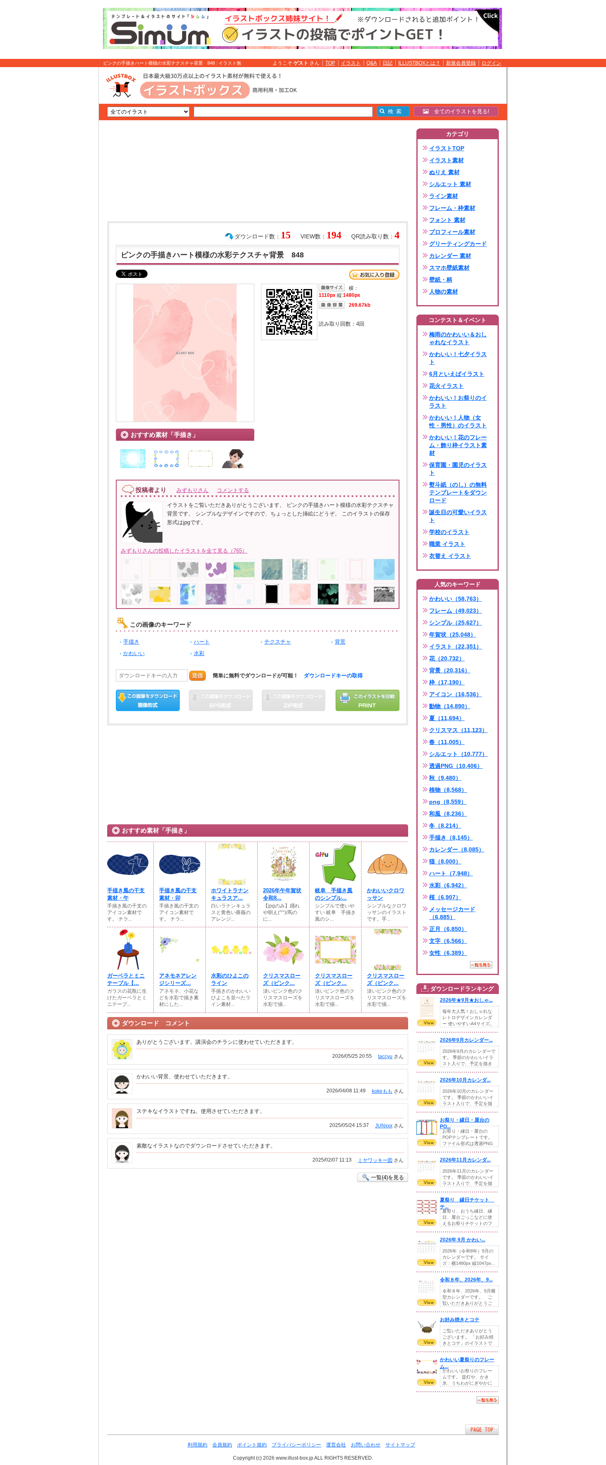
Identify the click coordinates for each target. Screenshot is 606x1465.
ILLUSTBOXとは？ (419, 63)
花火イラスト (446, 386)
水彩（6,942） (448, 885)
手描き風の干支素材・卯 (178, 894)
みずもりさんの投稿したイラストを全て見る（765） (184, 551)
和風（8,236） (448, 813)
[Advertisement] (60, 194)
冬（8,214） (445, 825)
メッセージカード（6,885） (452, 913)
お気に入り (374, 275)
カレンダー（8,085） (456, 849)
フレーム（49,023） (455, 610)
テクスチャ (277, 642)
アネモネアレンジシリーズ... (178, 979)
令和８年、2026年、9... (466, 1280)
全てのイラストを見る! (459, 111)
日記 (387, 63)
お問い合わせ (366, 1445)
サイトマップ (400, 1445)
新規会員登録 (461, 63)
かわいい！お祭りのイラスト (458, 401)
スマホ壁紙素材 (449, 267)
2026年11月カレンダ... (465, 1160)
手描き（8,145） (451, 837)
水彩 (199, 653)
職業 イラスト (447, 544)
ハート (202, 642)
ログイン (491, 63)
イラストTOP (446, 148)
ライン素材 (443, 196)
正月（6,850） (448, 929)
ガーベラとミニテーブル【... (126, 979)
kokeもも (382, 1091)
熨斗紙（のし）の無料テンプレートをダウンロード (458, 492)
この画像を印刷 (367, 700)
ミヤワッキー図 (375, 1160)
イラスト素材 (446, 160)
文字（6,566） (448, 941)
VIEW (426, 1022)
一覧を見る (481, 964)
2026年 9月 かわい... (462, 1240)
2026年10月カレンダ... (465, 1080)
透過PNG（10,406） (456, 766)
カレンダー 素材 (450, 255)
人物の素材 (443, 291)
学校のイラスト (449, 532)
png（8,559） (448, 801)
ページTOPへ (482, 1429)
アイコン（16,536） (455, 694)
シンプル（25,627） (455, 622)
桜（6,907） (445, 897)
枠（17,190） (447, 682)
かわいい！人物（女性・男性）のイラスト (458, 421)
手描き (131, 642)
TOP (330, 63)
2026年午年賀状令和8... (282, 894)
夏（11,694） (447, 718)
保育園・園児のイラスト (458, 469)
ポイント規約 (252, 1445)
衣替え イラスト (450, 556)
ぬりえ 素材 (444, 172)
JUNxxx (383, 1126)
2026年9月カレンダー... (466, 1040)
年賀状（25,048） (452, 634)
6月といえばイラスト (456, 374)
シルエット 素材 (450, 184)
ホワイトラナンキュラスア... (230, 894)
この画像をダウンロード (148, 700)
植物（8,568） (448, 789)
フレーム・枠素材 (452, 208)
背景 (340, 642)
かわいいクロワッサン (385, 894)
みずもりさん (192, 490)
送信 (197, 675)
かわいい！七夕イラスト (458, 358)
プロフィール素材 (452, 232)
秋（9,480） (445, 777)
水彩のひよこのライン (230, 979)
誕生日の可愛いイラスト (458, 516)
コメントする (233, 490)
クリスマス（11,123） (458, 730)
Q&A (371, 63)
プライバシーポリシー (296, 1445)
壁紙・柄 (440, 279)
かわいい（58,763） (455, 598)
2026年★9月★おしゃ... (466, 1000)
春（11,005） (447, 742)
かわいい (134, 653)
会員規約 (222, 1445)
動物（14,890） (449, 706)
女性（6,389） (448, 952)
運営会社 (336, 1445)
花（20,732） (447, 658)
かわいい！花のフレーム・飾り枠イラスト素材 (458, 445)
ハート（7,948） (451, 873)
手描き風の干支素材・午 (126, 894)
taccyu (385, 1056)
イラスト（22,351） (455, 646)
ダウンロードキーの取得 (333, 675)
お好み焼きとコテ (459, 1320)
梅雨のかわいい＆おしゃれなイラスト (458, 338)
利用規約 (197, 1445)
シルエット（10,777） (458, 754)
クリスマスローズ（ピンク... (282, 979)
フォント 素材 (447, 220)
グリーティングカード (458, 243)
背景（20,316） (449, 670)
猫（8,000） (445, 861)
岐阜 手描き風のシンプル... (333, 894)
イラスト (351, 63)
